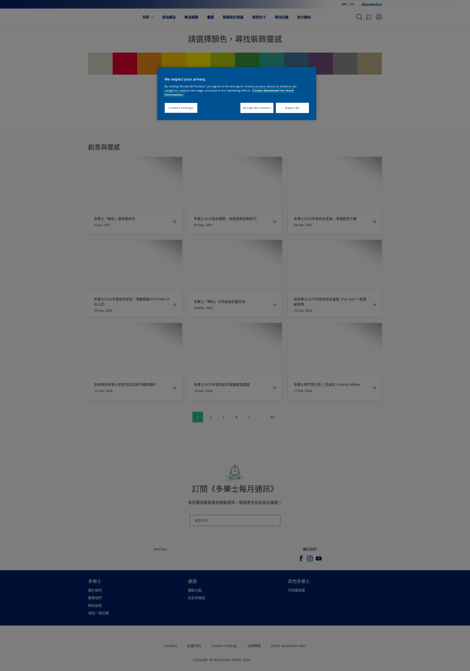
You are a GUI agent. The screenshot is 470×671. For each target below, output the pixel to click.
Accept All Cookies (256, 108)
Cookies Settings (181, 108)
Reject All (292, 108)
